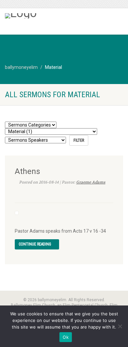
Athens (27, 171)
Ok (66, 337)
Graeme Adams (90, 182)
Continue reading (35, 244)
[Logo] (42, 15)
